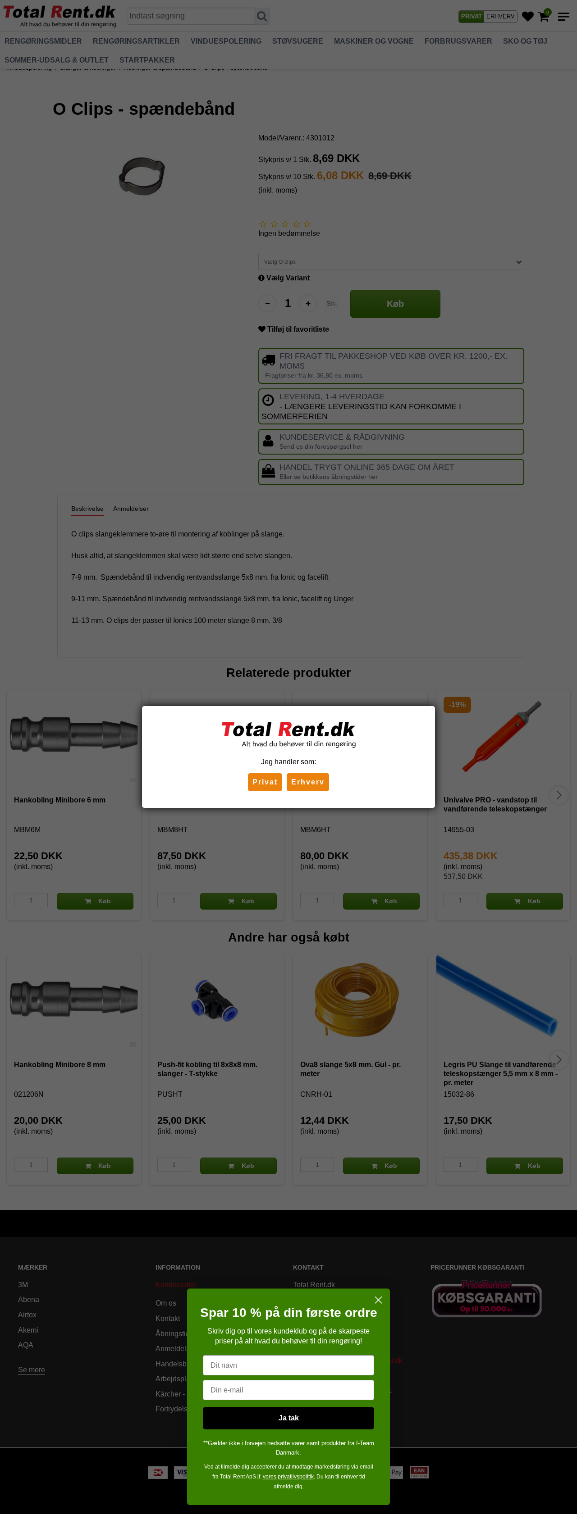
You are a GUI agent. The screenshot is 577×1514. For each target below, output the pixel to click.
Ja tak (289, 1418)
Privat (265, 782)
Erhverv (308, 782)
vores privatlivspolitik (288, 1476)
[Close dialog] (378, 1300)
